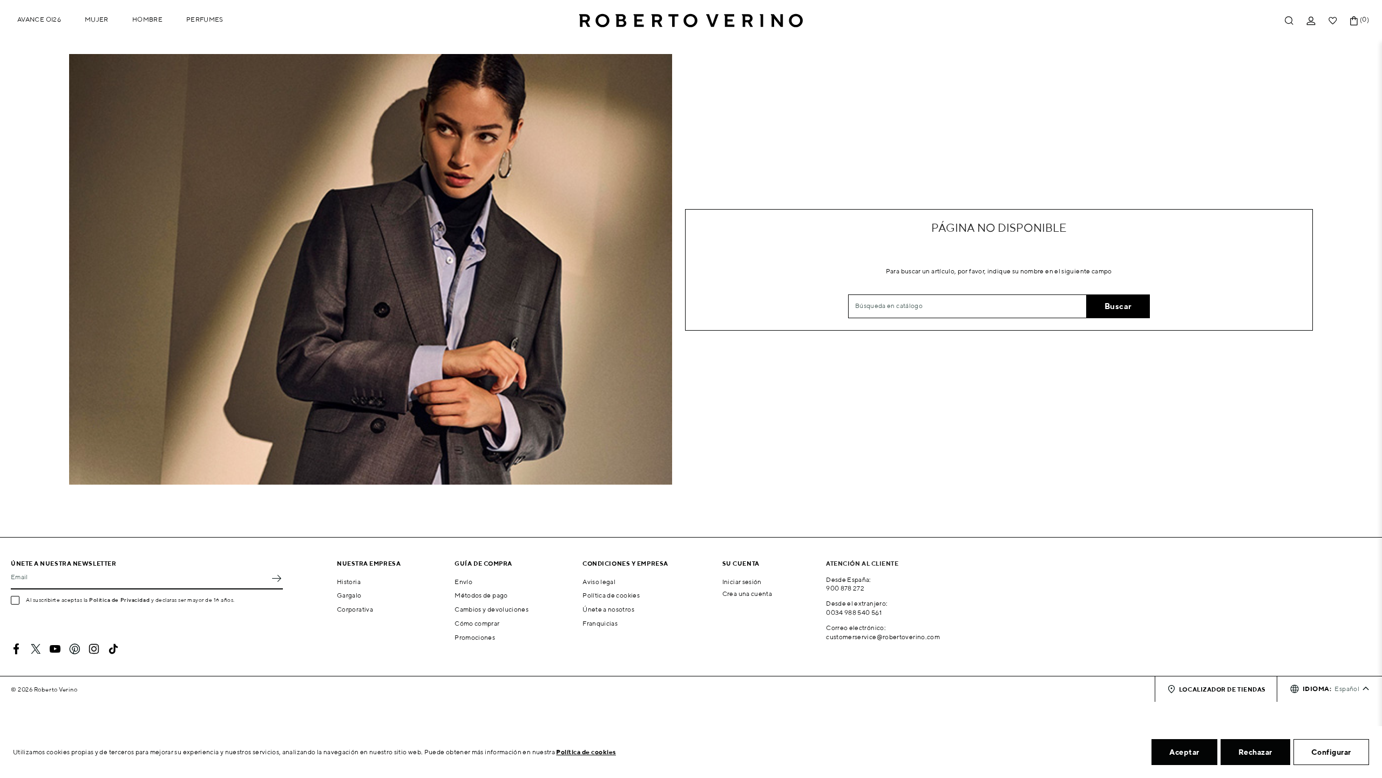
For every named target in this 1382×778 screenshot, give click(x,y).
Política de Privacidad (119, 599)
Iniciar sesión (742, 582)
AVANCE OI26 (39, 19)
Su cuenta (741, 563)
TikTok (113, 648)
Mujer (97, 19)
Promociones (475, 637)
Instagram (94, 648)
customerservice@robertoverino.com (883, 637)
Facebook (16, 648)
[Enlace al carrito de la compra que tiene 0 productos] (1354, 20)
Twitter (35, 648)
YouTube (55, 648)
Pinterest (74, 648)
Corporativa (355, 609)
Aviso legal (598, 582)
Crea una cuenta (747, 593)
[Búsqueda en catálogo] (1289, 20)
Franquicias (600, 623)
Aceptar (1184, 752)
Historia (349, 582)
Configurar (1331, 752)
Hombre (147, 19)
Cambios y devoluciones (492, 609)
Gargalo (349, 595)
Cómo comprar (477, 623)
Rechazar (1255, 752)
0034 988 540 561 (854, 612)
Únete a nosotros (608, 609)
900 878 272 (845, 588)
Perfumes (204, 19)
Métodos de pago (481, 595)
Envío (463, 582)
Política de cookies (611, 595)
